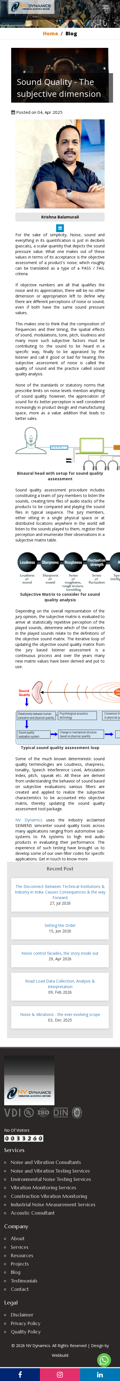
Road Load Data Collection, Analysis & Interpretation (60, 983)
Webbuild (60, 1355)
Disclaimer (22, 1315)
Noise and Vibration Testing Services (50, 1171)
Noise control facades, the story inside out (60, 953)
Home (50, 33)
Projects (20, 1264)
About (18, 1238)
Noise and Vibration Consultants (46, 1162)
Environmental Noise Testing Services (51, 1179)
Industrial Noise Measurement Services (53, 1205)
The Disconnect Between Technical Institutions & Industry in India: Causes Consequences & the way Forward (60, 892)
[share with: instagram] (60, 1374)
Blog (15, 1272)
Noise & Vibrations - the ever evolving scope (60, 1014)
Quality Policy (26, 1332)
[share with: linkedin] (100, 1374)
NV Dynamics (28, 820)
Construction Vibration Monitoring (49, 1196)
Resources (22, 1255)
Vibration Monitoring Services (43, 1188)
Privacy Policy (25, 1323)
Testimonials (24, 1281)
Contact (20, 1289)
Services (19, 1247)
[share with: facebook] (20, 1374)
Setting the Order (60, 925)
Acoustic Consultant (33, 1213)
